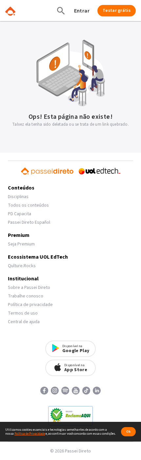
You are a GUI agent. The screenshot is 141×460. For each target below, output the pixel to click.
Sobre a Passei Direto (29, 287)
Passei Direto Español (29, 222)
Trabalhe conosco (25, 296)
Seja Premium (21, 244)
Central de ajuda (24, 321)
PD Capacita (19, 214)
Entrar (82, 11)
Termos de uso (23, 313)
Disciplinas (18, 196)
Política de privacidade (30, 304)
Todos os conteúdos (28, 205)
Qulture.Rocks (22, 266)
